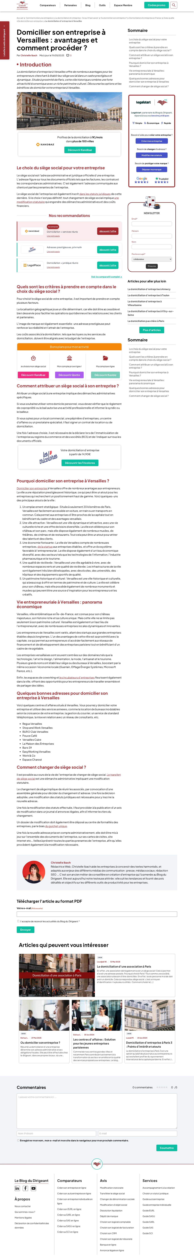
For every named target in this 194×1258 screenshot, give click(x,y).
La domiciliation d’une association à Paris (124, 966)
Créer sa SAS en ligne (68, 1220)
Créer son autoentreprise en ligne (74, 1193)
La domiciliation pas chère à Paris (146, 320)
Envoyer (25, 929)
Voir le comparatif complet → (106, 276)
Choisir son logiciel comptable (115, 1221)
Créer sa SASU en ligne (68, 1226)
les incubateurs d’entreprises (77, 677)
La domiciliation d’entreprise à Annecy (149, 289)
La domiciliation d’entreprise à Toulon (148, 295)
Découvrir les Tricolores (80, 462)
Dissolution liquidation (111, 1210)
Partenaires (70, 5)
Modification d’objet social (113, 1204)
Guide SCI (148, 1233)
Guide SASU (149, 1216)
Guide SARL (149, 1221)
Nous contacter (23, 1206)
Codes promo (156, 5)
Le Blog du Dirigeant (22, 5)
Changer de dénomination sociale (117, 1199)
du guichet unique (56, 826)
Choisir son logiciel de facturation (117, 1227)
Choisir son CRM (108, 1233)
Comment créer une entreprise (39, 18)
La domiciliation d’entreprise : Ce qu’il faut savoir (76, 18)
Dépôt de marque (109, 1216)
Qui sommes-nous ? (25, 1211)
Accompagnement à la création (159, 1187)
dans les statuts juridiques (95, 193)
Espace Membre (123, 5)
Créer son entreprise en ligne (71, 1187)
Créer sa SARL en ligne (68, 1214)
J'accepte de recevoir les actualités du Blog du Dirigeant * (50, 921)
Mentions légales (23, 1217)
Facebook (25, 1188)
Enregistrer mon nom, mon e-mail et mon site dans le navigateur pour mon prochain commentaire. (74, 1140)
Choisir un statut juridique (155, 1193)
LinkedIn (17, 1188)
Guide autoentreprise (153, 1199)
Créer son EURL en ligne (69, 1209)
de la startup (45, 546)
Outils (102, 5)
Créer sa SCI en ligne (67, 1231)
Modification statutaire (111, 1187)
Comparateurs (48, 5)
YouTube (33, 1188)
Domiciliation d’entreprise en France (145, 18)
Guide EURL (149, 1210)
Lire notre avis (53, 236)
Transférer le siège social (112, 1193)
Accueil (20, 18)
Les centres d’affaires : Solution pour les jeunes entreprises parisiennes (94, 1043)
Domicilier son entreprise (32, 488)
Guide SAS (148, 1227)
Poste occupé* (138, 254)
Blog (87, 5)
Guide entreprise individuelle (157, 1204)
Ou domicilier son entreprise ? (114, 18)
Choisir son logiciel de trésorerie (116, 1239)
